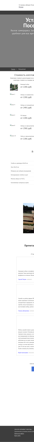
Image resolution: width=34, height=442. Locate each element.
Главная (13, 69)
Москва (21, 7)
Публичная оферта (19, 433)
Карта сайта (17, 435)
